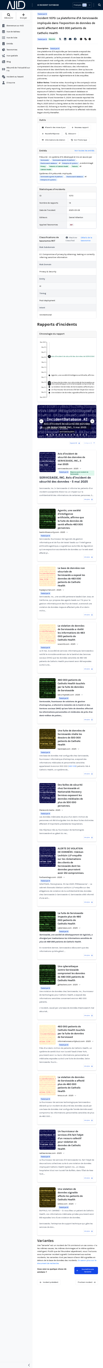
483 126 (72, 766)
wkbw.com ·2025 (65, 1204)
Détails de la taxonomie (86, 239)
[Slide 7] (65, 435)
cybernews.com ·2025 (68, 928)
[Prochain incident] (90, 39)
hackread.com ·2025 (67, 749)
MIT (71, 225)
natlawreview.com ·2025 (50, 1153)
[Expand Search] (98, 5)
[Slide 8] (68, 435)
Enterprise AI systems (70, 163)
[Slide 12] (80, 435)
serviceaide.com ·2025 (68, 468)
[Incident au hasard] (86, 39)
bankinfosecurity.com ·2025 (52, 532)
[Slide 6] (62, 435)
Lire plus (87, 499)
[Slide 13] (83, 435)
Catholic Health (46, 169)
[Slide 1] (47, 435)
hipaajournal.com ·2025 (50, 590)
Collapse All (88, 443)
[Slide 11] (77, 435)
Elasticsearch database (49, 163)
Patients (75, 166)
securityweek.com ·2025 (69, 695)
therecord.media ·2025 (49, 810)
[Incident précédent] (82, 39)
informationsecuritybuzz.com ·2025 (74, 1041)
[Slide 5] (59, 435)
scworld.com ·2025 (66, 644)
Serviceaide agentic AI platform (64, 160)
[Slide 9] (71, 435)
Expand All (73, 443)
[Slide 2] (50, 435)
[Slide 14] (86, 435)
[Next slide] (92, 421)
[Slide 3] (53, 435)
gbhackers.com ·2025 (68, 984)
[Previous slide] (41, 421)
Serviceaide (45, 160)
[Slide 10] (74, 435)
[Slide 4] (56, 435)
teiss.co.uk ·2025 (65, 1095)
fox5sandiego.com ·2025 (50, 877)
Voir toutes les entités (84, 150)
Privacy (43, 166)
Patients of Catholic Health (58, 166)
